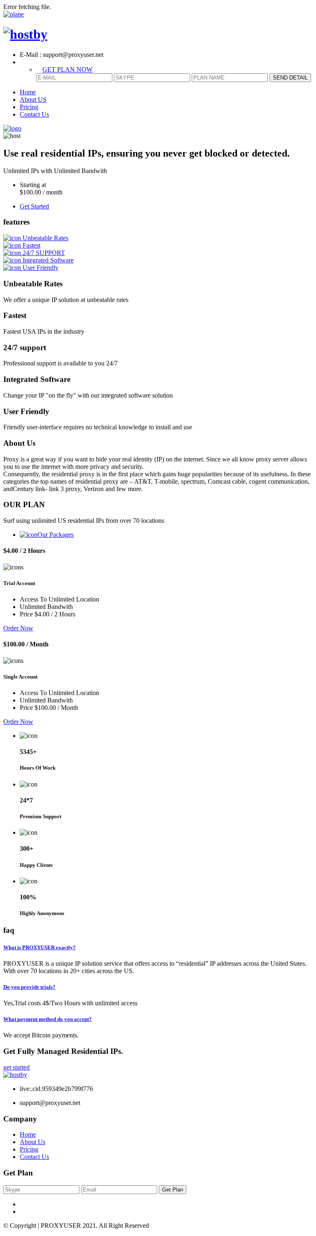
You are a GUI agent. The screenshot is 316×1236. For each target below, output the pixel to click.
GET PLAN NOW (67, 69)
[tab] (158, 947)
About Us (32, 1141)
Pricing (29, 106)
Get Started (34, 206)
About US (33, 99)
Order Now (18, 628)
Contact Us (34, 114)
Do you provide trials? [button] (29, 987)
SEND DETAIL (290, 78)
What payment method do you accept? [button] (47, 1019)
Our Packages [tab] (55, 534)
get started (16, 1067)
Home (28, 92)
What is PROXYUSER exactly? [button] (39, 947)
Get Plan (172, 1190)
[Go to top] (13, 14)
